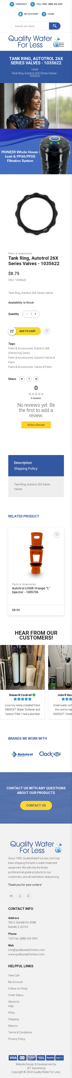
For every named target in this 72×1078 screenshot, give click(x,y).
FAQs (11, 1012)
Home (34, 69)
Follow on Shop (17, 988)
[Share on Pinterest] (36, 379)
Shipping (13, 1019)
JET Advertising (36, 1068)
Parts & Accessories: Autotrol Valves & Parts (31, 360)
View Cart (14, 975)
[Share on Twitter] (22, 379)
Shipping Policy (25, 468)
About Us (13, 1001)
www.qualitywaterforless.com (26, 954)
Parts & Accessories (20, 253)
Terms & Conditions (20, 1032)
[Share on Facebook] (29, 379)
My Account (15, 982)
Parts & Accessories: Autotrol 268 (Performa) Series (28, 351)
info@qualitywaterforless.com (26, 949)
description (23, 463)
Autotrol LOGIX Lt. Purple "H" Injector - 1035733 (33, 590)
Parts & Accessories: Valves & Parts (30, 366)
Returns (13, 1025)
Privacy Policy (16, 1039)
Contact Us (36, 805)
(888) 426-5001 (29, 938)
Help (11, 1006)
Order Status (15, 995)
